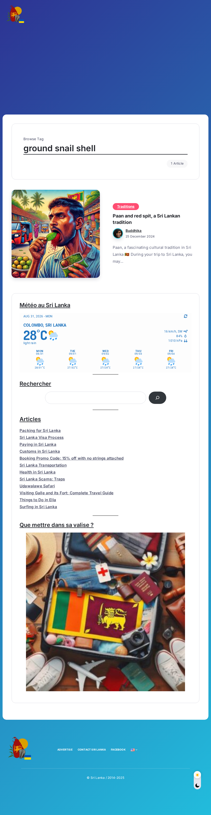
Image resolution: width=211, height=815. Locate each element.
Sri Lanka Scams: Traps (42, 479)
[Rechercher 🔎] (157, 398)
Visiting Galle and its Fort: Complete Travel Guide (66, 492)
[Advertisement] (105, 68)
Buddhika (134, 231)
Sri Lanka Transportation (43, 465)
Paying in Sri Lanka (38, 444)
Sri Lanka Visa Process (42, 437)
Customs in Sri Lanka (40, 451)
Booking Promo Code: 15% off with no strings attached (72, 458)
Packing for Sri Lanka (40, 430)
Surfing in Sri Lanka (38, 506)
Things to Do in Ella (38, 499)
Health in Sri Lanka (38, 472)
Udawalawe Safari (37, 486)
